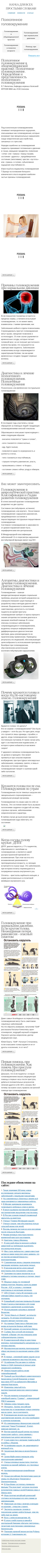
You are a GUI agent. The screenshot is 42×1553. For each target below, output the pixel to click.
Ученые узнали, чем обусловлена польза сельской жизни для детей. (20, 1225)
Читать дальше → (8, 275)
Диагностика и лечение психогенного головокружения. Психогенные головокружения (17, 378)
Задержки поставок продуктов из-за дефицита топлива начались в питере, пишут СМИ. (20, 1276)
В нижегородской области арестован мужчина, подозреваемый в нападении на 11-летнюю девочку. (21, 1343)
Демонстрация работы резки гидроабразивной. (15, 1372)
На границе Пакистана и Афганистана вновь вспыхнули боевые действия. (19, 1324)
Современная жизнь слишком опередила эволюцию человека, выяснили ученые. (20, 1263)
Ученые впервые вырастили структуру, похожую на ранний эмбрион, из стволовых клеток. (20, 1465)
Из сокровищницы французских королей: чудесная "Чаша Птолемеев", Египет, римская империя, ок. (20, 1426)
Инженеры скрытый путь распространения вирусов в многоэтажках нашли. (19, 1390)
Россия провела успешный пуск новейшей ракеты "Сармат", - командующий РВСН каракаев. (20, 1398)
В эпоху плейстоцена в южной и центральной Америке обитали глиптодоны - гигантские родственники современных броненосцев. (20, 1524)
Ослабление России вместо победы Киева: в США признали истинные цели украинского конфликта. (18, 1365)
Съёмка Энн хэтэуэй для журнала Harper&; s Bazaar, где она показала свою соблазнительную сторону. (19, 1334)
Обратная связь (6, 1549)
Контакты (4, 1543)
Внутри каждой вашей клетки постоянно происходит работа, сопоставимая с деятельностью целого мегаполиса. (20, 1434)
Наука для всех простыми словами (21, 6)
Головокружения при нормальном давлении (31, 35)
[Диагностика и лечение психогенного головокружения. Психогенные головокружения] (21, 406)
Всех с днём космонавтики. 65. (17, 1517)
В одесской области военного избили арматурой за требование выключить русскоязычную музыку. (18, 1246)
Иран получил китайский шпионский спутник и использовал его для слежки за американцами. (19, 1498)
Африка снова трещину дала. (17, 1403)
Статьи (30, 12)
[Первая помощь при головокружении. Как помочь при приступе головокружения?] (21, 1131)
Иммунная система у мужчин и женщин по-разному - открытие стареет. (19, 1505)
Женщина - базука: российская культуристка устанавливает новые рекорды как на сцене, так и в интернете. (20, 1409)
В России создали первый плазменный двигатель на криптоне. (19, 1216)
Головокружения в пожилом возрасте (11, 48)
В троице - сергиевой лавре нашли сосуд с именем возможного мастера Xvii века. (20, 1358)
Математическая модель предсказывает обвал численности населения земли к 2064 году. (20, 1351)
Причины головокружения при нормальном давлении (20, 286)
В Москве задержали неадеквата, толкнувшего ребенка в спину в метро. (17, 1205)
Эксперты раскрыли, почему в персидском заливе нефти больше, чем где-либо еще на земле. (20, 1512)
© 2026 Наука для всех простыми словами (13, 1540)
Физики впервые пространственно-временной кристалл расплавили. (17, 1236)
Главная (11, 12)
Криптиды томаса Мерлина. (16, 1240)
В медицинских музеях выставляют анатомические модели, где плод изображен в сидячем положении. (20, 1418)
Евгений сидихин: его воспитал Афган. (21, 1329)
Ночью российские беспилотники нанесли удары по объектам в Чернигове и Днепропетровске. (20, 1479)
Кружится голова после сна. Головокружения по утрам (20, 787)
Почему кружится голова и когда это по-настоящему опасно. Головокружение (20, 695)
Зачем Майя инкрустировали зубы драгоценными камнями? (17, 1458)
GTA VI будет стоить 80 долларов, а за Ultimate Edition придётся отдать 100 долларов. (19, 1296)
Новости (21, 12)
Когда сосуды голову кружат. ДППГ (15, 841)
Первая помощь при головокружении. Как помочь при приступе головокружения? (16, 1065)
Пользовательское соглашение (17, 1543)
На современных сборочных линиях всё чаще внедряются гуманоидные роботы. (19, 1200)
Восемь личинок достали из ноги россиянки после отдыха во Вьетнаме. (21, 1230)
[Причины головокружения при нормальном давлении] (21, 301)
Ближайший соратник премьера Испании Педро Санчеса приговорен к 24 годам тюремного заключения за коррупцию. (20, 1304)
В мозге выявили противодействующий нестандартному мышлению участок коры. (19, 1211)
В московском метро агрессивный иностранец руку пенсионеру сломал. (17, 1269)
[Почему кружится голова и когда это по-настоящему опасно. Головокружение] (21, 711)
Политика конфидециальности (10, 1546)
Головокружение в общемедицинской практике (11, 35)
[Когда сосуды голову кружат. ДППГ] (21, 896)
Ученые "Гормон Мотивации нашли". (19, 1220)
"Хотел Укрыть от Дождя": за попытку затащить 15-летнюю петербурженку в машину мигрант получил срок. (18, 1318)
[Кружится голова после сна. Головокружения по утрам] (21, 826)
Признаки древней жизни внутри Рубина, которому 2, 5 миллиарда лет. (20, 1533)
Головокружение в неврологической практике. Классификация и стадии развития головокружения (20, 493)
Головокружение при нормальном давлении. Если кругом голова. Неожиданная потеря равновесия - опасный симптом (17, 929)
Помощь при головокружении (31, 47)
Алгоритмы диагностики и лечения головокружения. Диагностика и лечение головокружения (20, 584)
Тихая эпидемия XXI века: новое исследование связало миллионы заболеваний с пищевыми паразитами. (18, 1193)
